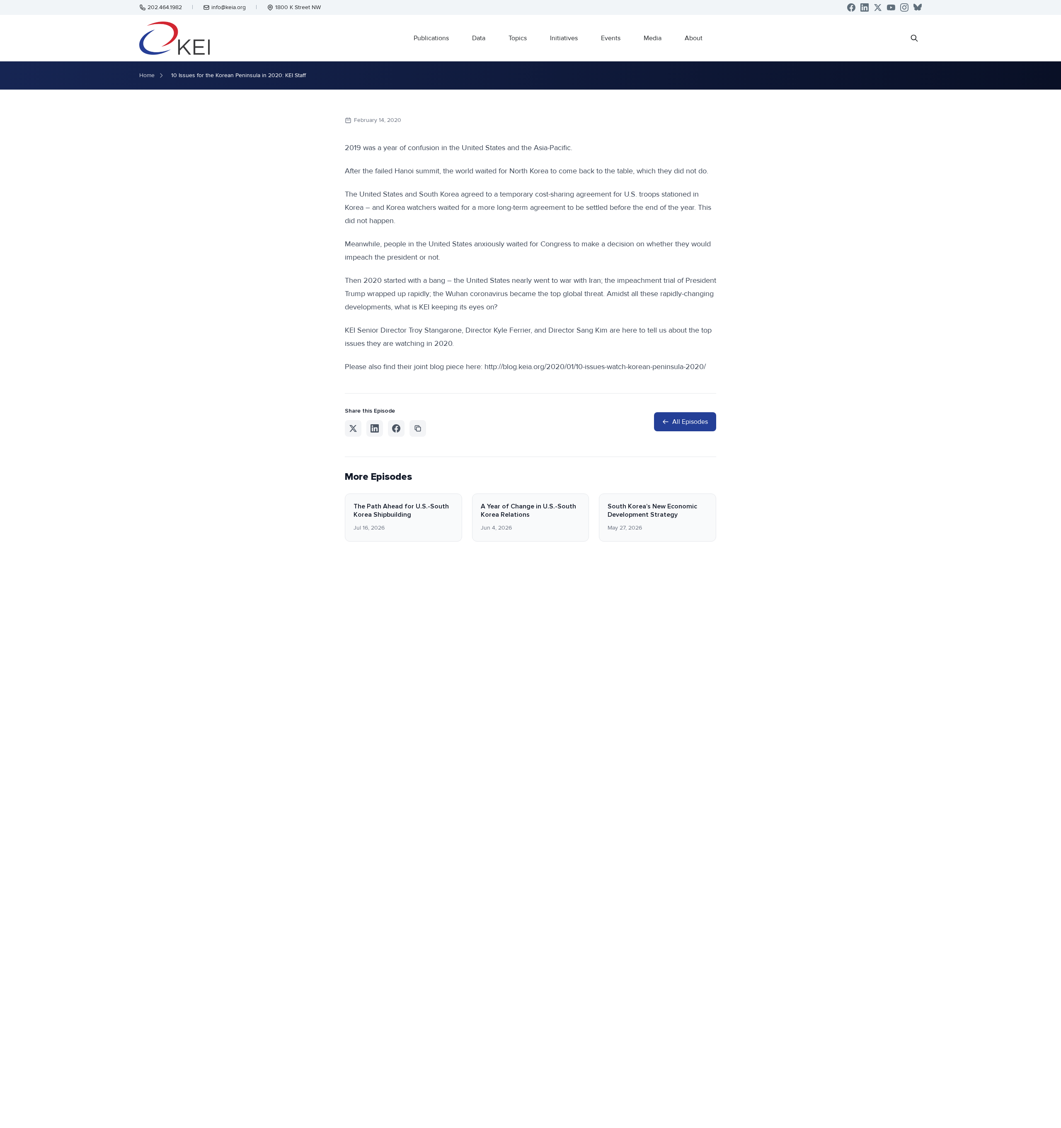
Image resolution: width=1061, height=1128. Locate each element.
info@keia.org (228, 7)
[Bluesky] (917, 7)
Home (147, 75)
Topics (518, 38)
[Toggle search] (914, 38)
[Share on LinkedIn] (374, 428)
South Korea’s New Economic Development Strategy (652, 510)
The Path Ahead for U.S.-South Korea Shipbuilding (401, 510)
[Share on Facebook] (396, 428)
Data (478, 38)
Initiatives (564, 38)
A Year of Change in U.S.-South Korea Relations (528, 510)
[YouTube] (891, 7)
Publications (431, 38)
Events (610, 38)
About (693, 38)
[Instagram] (904, 7)
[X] (878, 7)
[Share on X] (353, 428)
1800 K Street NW (298, 7)
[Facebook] (851, 7)
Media (652, 38)
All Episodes (690, 422)
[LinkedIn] (864, 7)
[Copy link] (417, 428)
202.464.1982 (165, 7)
